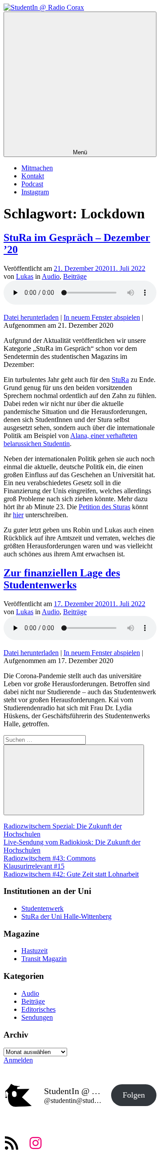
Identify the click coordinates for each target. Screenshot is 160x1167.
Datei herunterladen (31, 317)
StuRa (120, 379)
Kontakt (32, 176)
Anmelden (18, 1060)
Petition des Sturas (104, 507)
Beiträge (75, 276)
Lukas (24, 276)
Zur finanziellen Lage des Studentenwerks (62, 579)
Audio (51, 276)
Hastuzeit (34, 950)
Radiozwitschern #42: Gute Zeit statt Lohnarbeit (71, 874)
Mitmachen (37, 168)
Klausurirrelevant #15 (34, 866)
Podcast (32, 184)
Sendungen (37, 1017)
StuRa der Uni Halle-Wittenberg (66, 916)
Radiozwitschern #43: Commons (50, 858)
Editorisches (38, 1009)
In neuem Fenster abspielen (102, 317)
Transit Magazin (44, 958)
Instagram (35, 192)
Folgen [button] (134, 1095)
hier (18, 515)
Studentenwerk (42, 908)
